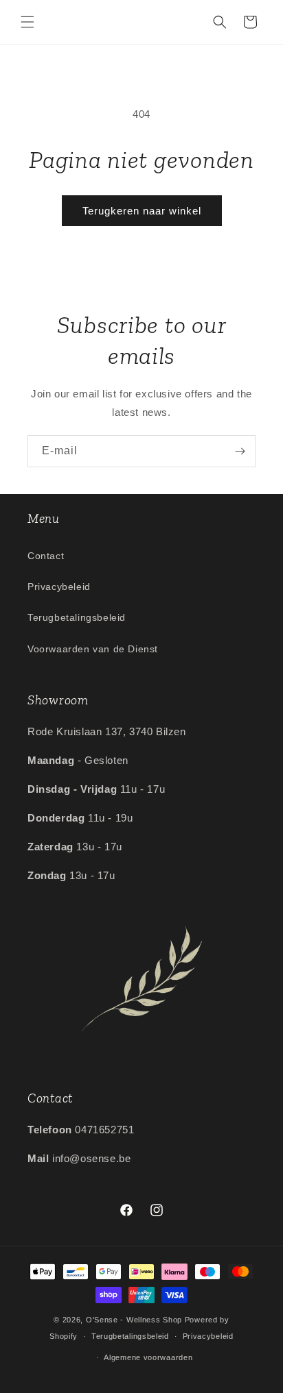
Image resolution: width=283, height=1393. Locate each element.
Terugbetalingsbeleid (76, 617)
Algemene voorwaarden (148, 1357)
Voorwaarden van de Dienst (92, 648)
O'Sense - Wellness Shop (134, 1320)
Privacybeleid (59, 586)
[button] (27, 22)
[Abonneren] (240, 451)
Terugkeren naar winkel (141, 211)
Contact (45, 555)
